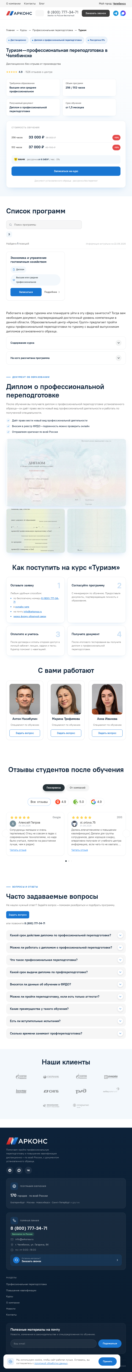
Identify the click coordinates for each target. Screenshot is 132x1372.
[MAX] (19, 1170)
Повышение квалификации (21, 1290)
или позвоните (25, 923)
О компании (13, 3)
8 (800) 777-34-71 (62, 12)
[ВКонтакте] (28, 1170)
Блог (42, 3)
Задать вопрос (25, 732)
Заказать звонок (95, 13)
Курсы (9, 1296)
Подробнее (50, 292)
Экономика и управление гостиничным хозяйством (28, 260)
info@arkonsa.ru (33, 611)
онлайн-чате (22, 606)
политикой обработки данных (51, 1363)
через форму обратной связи (29, 616)
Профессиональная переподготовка (26, 1284)
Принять (107, 1361)
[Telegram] (9, 1170)
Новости (10, 1308)
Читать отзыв (18, 850)
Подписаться (110, 1343)
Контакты (30, 3)
